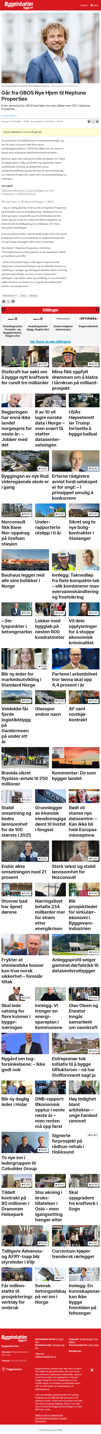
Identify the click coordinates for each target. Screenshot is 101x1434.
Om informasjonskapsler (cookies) (51, 1418)
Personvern (40, 1421)
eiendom (33, 296)
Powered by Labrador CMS (50, 1430)
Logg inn (84, 5)
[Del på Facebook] (89, 121)
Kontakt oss (75, 1351)
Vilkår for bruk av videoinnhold (49, 1415)
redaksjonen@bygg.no (45, 1356)
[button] (3, 310)
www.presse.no (42, 1389)
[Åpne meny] (94, 5)
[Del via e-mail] (97, 121)
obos (23, 296)
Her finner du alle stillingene (50, 342)
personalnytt (10, 296)
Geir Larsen (93, 1345)
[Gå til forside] (19, 5)
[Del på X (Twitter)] (93, 121)
